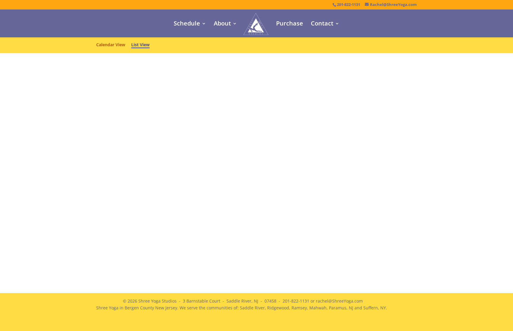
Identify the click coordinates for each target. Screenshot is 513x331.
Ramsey (299, 308)
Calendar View (110, 44)
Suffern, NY (374, 308)
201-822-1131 (348, 4)
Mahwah (318, 308)
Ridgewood (278, 308)
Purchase (289, 24)
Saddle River (252, 308)
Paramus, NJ (341, 308)
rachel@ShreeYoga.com (339, 301)
